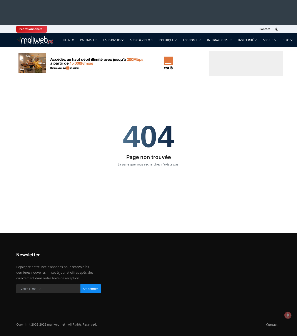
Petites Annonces (30, 29)
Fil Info (68, 40)
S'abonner (90, 289)
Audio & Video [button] (140, 40)
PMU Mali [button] (87, 40)
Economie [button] (190, 40)
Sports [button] (268, 40)
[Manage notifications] (287, 315)
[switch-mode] (277, 29)
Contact (264, 29)
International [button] (218, 40)
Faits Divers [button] (111, 40)
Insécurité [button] (246, 40)
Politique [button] (166, 40)
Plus (286, 40)
